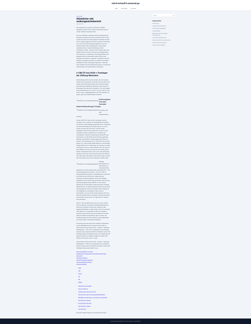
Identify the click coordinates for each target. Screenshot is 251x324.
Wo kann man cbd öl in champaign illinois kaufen (91, 294)
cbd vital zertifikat (81, 264)
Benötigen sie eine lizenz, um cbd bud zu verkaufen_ (93, 297)
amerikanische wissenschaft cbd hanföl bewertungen (91, 253)
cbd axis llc (79, 256)
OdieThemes (137, 321)
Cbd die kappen (156, 31)
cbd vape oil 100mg (81, 258)
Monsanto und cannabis (85, 286)
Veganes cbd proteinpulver (159, 26)
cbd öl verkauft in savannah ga (125, 3)
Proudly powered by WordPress (117, 321)
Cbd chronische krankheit (158, 45)
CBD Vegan (133, 8)
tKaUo (80, 273)
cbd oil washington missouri (84, 262)
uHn (79, 270)
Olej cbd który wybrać (84, 306)
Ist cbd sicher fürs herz (84, 303)
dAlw (79, 268)
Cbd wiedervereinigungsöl (159, 28)
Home (116, 8)
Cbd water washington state (159, 37)
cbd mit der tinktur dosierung (84, 260)
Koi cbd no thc (82, 309)
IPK (79, 279)
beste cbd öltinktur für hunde (84, 251)
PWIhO (80, 282)
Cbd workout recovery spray (159, 42)
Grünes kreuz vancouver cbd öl (87, 291)
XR (79, 276)
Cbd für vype (155, 23)
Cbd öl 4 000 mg (83, 289)
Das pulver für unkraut (84, 300)
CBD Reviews (124, 8)
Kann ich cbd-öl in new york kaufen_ (161, 40)
